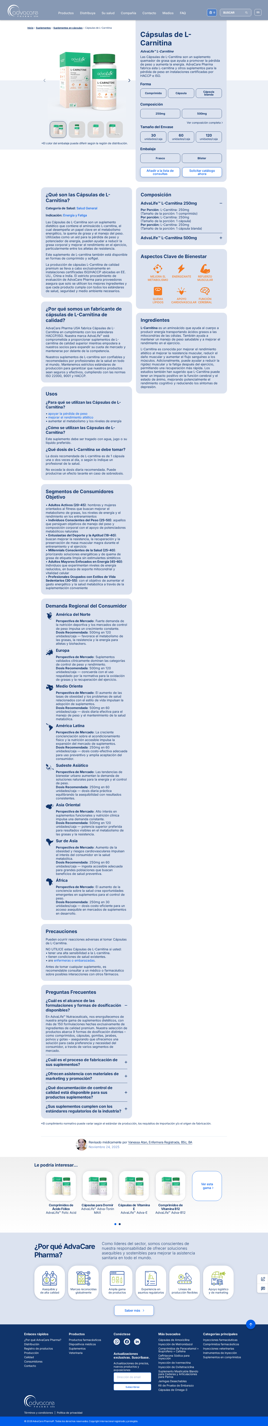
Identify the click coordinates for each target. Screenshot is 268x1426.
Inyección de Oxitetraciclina (176, 1367)
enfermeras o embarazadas (74, 960)
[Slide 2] (120, 1224)
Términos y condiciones (38, 1412)
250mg (160, 113)
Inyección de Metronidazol (175, 1344)
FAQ (183, 13)
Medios (168, 13)
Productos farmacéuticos (85, 1340)
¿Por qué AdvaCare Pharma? (42, 1340)
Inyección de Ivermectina (174, 1362)
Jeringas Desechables (172, 1381)
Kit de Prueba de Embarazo (176, 1385)
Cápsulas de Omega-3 (172, 1389)
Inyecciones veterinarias (218, 1348)
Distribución (31, 1344)
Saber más (135, 1310)
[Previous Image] (44, 80)
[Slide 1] (115, 1224)
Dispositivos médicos (82, 1344)
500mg (202, 113)
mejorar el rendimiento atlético (70, 417)
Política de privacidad (69, 1412)
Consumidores (33, 1361)
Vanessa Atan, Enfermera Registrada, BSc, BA (160, 1142)
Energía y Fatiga (75, 215)
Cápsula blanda (208, 93)
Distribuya (87, 13)
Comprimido (153, 93)
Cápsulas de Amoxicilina (174, 1340)
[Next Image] (129, 80)
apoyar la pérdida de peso (68, 414)
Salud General (87, 208)
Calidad (29, 1357)
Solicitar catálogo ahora (202, 172)
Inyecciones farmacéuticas (220, 1340)
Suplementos (77, 1348)
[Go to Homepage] (21, 11)
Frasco (160, 158)
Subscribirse (132, 1387)
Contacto (149, 13)
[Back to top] (250, 1324)
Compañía (128, 13)
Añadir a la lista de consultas (160, 172)
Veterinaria (76, 1353)
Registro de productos (38, 1348)
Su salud (108, 13)
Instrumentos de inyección (220, 1353)
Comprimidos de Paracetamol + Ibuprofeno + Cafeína (178, 1350)
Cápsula (181, 93)
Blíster (202, 158)
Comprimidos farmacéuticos (221, 1344)
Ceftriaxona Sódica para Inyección (174, 1357)
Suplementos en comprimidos (222, 1357)
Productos (66, 13)
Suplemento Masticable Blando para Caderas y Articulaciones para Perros (178, 1374)
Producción (31, 1353)
